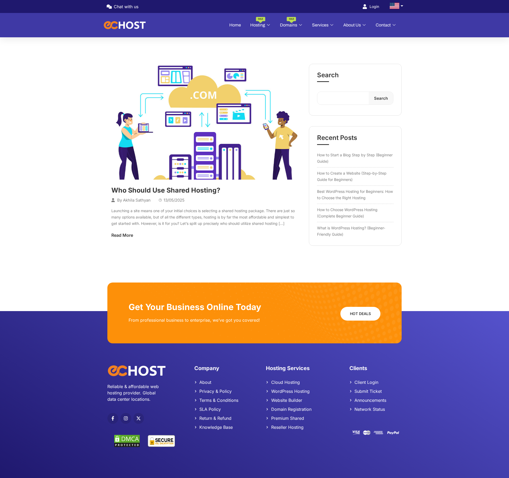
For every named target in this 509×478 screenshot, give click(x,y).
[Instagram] (125, 418)
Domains (288, 22)
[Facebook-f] (112, 418)
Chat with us (125, 6)
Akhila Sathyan (137, 200)
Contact (383, 25)
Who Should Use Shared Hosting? (165, 190)
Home (235, 25)
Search (328, 75)
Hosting (257, 22)
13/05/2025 (174, 200)
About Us (352, 25)
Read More (122, 235)
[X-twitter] (138, 418)
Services (320, 25)
